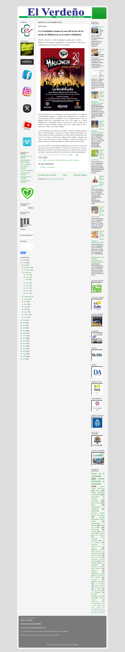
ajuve (44, 160)
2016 (24, 338)
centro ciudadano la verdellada (97, 538)
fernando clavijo (96, 590)
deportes (94, 570)
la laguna (99, 611)
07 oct (28, 293)
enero (26, 317)
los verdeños (99, 583)
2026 (24, 260)
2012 (24, 348)
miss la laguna (99, 585)
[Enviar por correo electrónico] (39, 157)
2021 (24, 325)
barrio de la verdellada (54, 160)
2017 (24, 335)
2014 (24, 343)
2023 (24, 320)
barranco (101, 533)
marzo (26, 312)
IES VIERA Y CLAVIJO (24, 167)
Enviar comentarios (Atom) (55, 179)
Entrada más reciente (47, 175)
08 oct (28, 290)
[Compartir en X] (43, 157)
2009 (24, 356)
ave (99, 598)
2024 (24, 265)
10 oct (28, 288)
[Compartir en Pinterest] (46, 157)
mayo (26, 307)
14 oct (28, 285)
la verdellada (95, 592)
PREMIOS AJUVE (97, 550)
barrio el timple (96, 555)
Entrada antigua (80, 175)
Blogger (76, 644)
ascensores (94, 603)
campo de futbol (99, 587)
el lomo (98, 588)
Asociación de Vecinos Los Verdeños (97, 499)
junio (26, 304)
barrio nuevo (95, 503)
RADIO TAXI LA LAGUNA (25, 173)
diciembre (27, 267)
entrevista (93, 609)
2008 (24, 359)
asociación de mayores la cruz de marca (97, 546)
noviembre (27, 270)
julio (25, 301)
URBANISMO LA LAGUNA (26, 181)
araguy (93, 612)
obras (93, 505)
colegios (93, 531)
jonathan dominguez (97, 581)
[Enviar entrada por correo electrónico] (76, 155)
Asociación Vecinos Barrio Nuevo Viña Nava (97, 513)
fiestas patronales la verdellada (97, 481)
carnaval (94, 579)
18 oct (28, 275)
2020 (24, 328)
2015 (24, 341)
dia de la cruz (96, 557)
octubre (26, 272)
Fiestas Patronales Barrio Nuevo (97, 519)
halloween (65, 160)
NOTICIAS (28, 279)
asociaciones (100, 612)
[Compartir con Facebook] (45, 157)
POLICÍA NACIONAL (27, 170)
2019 (24, 330)
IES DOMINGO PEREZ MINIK (25, 161)
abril (25, 309)
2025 (24, 262)
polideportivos (95, 601)
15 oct (28, 283)
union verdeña (99, 535)
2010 (24, 353)
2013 (24, 346)
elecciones (95, 529)
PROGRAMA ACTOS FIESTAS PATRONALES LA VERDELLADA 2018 (97, 260)
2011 (24, 351)
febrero (26, 314)
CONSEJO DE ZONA (97, 574)
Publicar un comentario (48, 167)
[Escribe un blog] (41, 157)
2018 (24, 333)
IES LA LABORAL (26, 164)
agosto (26, 299)
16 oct (28, 277)
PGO (92, 598)
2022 (24, 323)
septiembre (28, 296)
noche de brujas (74, 160)
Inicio (65, 175)
